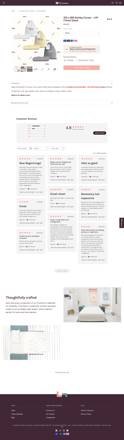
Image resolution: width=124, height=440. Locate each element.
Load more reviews (62, 271)
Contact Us (50, 410)
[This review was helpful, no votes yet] (37, 192)
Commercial (50, 417)
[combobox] (41, 148)
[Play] (36, 30)
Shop (13, 410)
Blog (13, 417)
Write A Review (99, 133)
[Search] (112, 2)
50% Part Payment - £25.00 (86, 60)
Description (15, 83)
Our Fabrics (50, 414)
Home (13, 11)
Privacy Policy (86, 414)
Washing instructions (20, 103)
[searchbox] (23, 148)
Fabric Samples (17, 414)
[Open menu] (4, 3)
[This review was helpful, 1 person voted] (68, 247)
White (67, 33)
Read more (27, 185)
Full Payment (70, 60)
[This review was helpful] (99, 260)
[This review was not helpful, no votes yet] (40, 192)
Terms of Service (87, 410)
